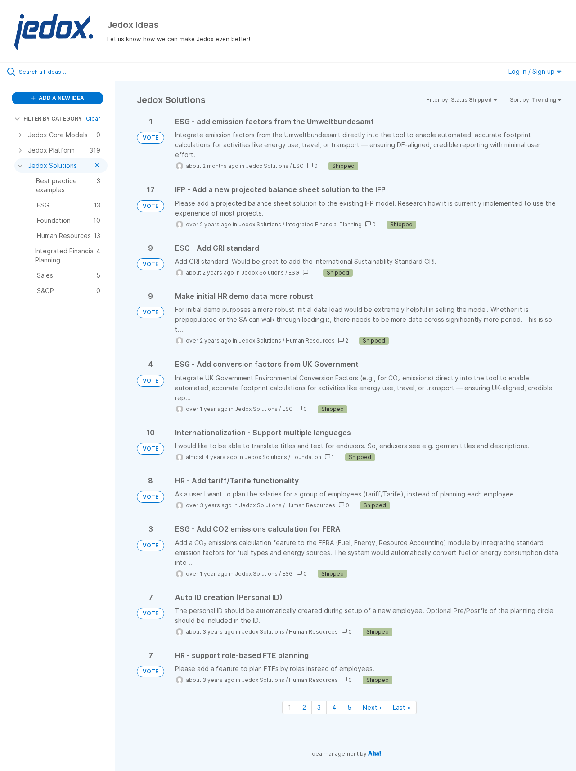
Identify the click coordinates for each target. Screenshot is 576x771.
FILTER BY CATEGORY (52, 118)
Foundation (306, 457)
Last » (402, 707)
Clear (93, 118)
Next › (372, 707)
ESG (298, 165)
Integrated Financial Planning (324, 224)
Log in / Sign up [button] (532, 71)
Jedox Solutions (267, 165)
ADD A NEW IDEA (60, 98)
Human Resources (310, 340)
